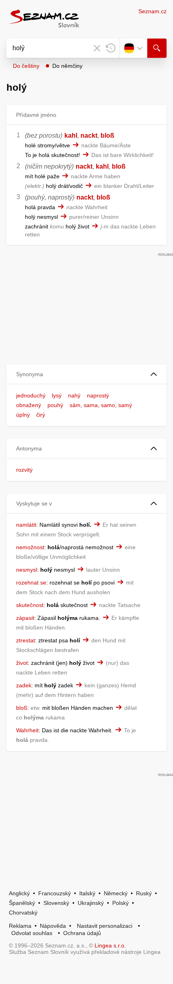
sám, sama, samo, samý (101, 405)
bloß (107, 135)
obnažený (28, 405)
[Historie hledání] (110, 48)
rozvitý (24, 470)
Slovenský (56, 903)
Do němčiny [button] (67, 66)
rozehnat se (31, 582)
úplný (23, 415)
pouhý (55, 405)
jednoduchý (30, 395)
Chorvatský (23, 912)
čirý (40, 415)
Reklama (20, 926)
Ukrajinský (91, 903)
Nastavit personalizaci (104, 926)
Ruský (144, 893)
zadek (23, 685)
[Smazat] (97, 48)
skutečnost (29, 605)
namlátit (26, 525)
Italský (87, 893)
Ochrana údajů (82, 933)
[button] (86, 374)
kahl (70, 135)
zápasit (25, 618)
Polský (120, 903)
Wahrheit (27, 730)
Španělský (22, 903)
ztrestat (25, 640)
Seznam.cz (152, 11)
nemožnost (30, 547)
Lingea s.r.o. (110, 945)
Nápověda (53, 926)
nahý (74, 395)
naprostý (98, 395)
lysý (57, 395)
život (22, 663)
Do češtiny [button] (26, 66)
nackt (88, 135)
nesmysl (26, 569)
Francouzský (54, 893)
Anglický (19, 893)
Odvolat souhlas (31, 933)
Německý (116, 893)
